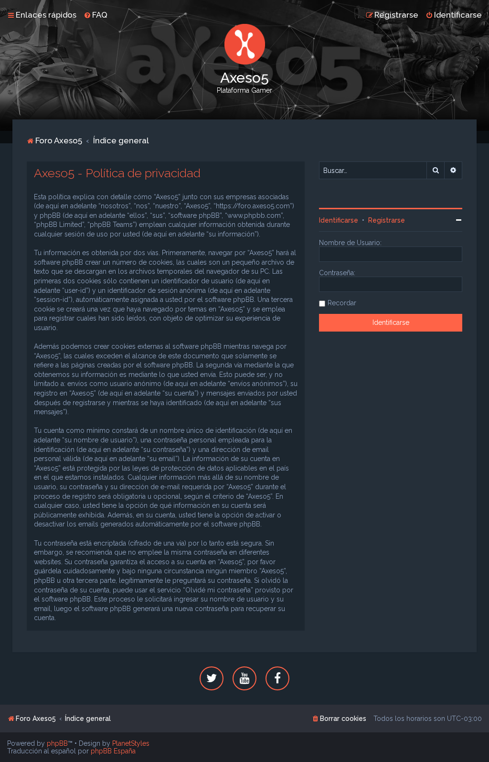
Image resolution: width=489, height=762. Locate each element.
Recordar (342, 303)
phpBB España (113, 751)
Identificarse (338, 220)
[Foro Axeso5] (244, 44)
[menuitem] (95, 14)
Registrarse (386, 220)
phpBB (57, 743)
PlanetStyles (130, 743)
